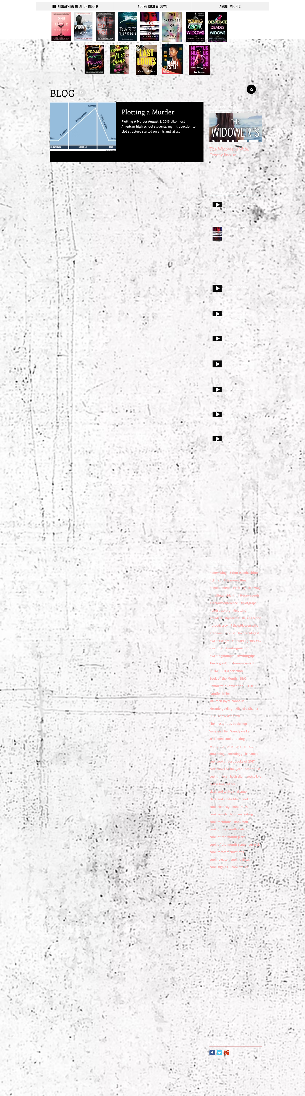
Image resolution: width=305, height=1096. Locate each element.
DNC (243, 678)
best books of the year (225, 769)
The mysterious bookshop (228, 723)
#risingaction (252, 618)
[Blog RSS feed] (251, 89)
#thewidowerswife (244, 625)
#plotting (240, 610)
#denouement (219, 588)
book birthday (219, 807)
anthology (235, 754)
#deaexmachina (235, 580)
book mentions (220, 822)
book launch (218, 814)
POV (212, 716)
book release (218, 859)
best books (217, 761)
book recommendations (226, 852)
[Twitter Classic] (219, 1052)
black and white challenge (228, 791)
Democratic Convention (226, 686)
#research (232, 618)
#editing (239, 588)
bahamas (251, 754)
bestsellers (253, 776)
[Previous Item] (217, 127)
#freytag (254, 588)
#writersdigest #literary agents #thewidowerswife (235, 641)
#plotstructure (219, 610)
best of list (252, 769)
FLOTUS (251, 686)
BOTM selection (232, 671)
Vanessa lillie (218, 731)
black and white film (224, 799)
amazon (249, 746)
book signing (219, 867)
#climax (215, 580)
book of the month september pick (234, 844)
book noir (241, 822)
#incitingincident (221, 595)
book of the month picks (227, 837)
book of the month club (226, 829)
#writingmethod (237, 648)
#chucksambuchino (244, 572)
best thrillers (218, 776)
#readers (215, 618)
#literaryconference (223, 603)
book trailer (239, 867)
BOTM (213, 671)
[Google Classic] (226, 1052)
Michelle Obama (246, 708)
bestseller (237, 776)
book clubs (240, 807)
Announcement (243, 663)
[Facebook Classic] (212, 1052)
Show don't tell (229, 716)
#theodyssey (218, 625)
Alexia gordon (219, 663)
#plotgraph (249, 603)
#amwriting (218, 572)
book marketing (241, 814)
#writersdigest (248, 633)
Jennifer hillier (219, 693)
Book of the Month (223, 678)
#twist (230, 633)
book (245, 799)
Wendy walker (240, 731)
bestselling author (222, 784)
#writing (215, 648)
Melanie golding (221, 708)
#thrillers (216, 633)
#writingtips (246, 656)
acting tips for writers (225, 746)
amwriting (217, 754)
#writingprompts (221, 656)
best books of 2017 (241, 761)
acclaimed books (221, 738)
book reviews (240, 859)
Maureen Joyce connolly (226, 701)
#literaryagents (248, 595)
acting (240, 738)
